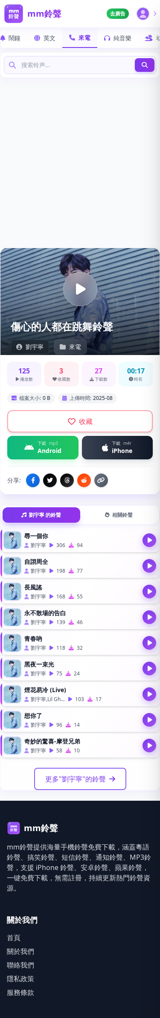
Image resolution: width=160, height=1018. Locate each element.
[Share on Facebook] (33, 480)
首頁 (13, 937)
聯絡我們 (20, 965)
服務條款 (20, 992)
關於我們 (20, 951)
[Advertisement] (80, 162)
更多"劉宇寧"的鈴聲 (75, 779)
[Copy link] (101, 480)
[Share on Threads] (67, 480)
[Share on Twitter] (50, 480)
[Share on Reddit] (84, 480)
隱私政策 (20, 978)
